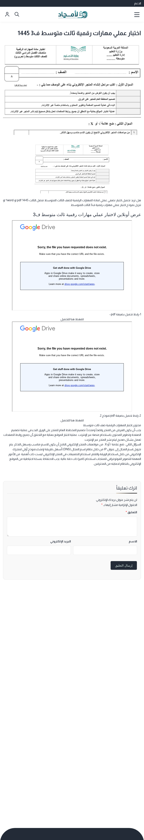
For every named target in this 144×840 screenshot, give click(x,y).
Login (7, 14)
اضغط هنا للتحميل (72, 319)
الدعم (137, 3)
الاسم (133, 541)
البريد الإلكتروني (60, 541)
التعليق (131, 512)
